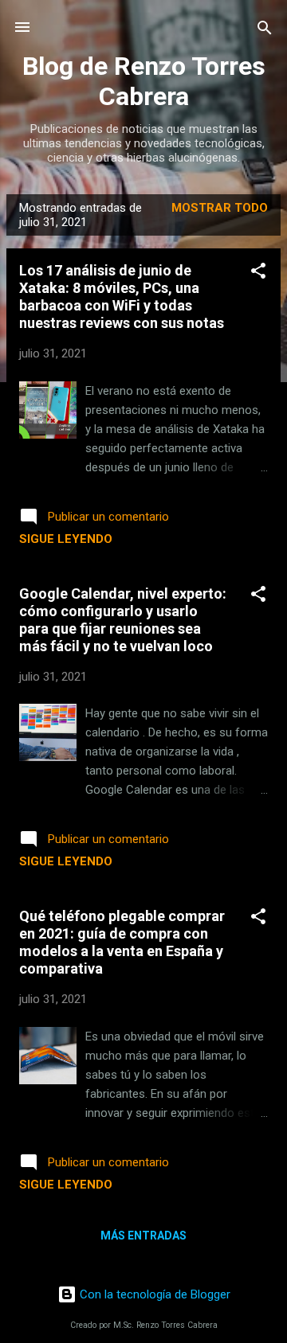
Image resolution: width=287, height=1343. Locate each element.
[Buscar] (264, 29)
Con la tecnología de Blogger (153, 1294)
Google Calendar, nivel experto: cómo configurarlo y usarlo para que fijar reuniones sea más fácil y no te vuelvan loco (122, 619)
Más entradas (143, 1235)
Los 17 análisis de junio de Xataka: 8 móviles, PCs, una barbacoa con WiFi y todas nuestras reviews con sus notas (121, 296)
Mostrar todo (219, 208)
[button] (258, 272)
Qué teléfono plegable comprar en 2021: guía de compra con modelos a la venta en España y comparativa (122, 942)
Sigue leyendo (65, 539)
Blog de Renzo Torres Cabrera (143, 81)
